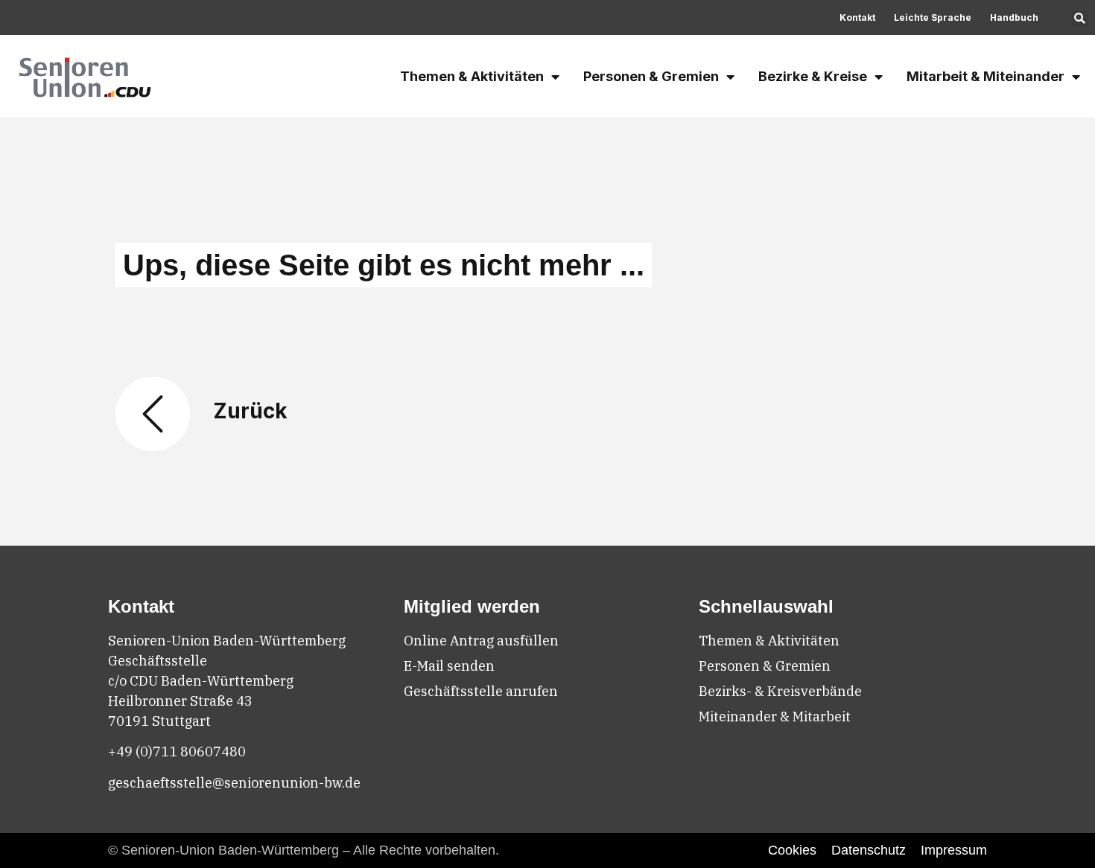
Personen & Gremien (651, 76)
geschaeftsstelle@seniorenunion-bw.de (234, 782)
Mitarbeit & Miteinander (985, 76)
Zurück (250, 411)
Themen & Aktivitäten (472, 76)
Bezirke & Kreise (812, 76)
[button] (1080, 19)
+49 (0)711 (144, 751)
